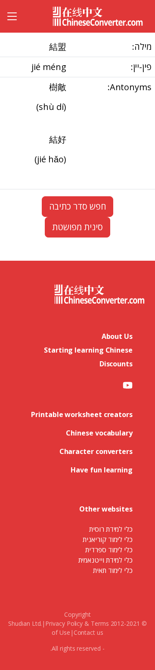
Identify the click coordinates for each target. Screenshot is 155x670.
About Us (117, 336)
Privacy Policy (64, 623)
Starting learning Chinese (88, 350)
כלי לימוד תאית (113, 570)
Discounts (116, 363)
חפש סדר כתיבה (77, 206)
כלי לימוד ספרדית (109, 549)
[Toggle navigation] (12, 16)
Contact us (88, 632)
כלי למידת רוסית (111, 529)
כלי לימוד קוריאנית (108, 539)
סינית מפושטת (77, 227)
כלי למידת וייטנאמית (105, 560)
